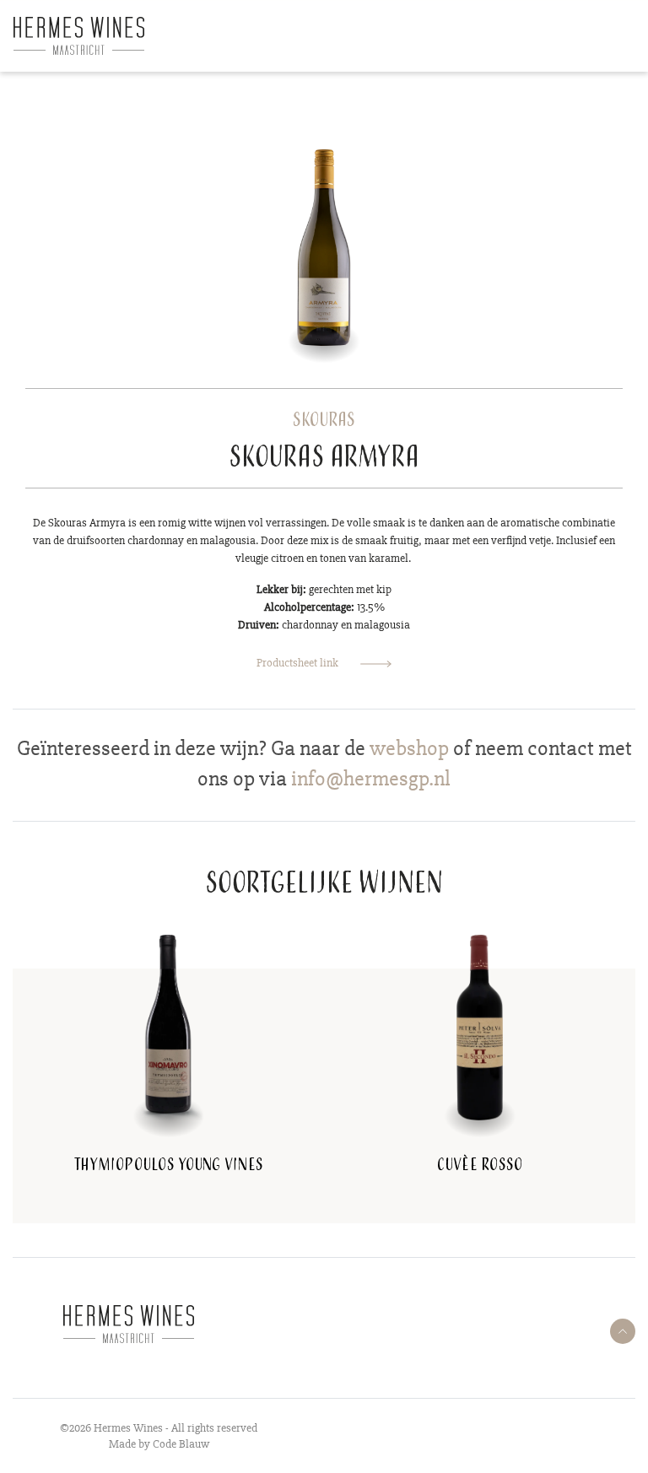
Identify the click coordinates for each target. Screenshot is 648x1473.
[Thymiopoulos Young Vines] (168, 1026)
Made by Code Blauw (159, 1444)
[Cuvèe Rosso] (479, 1026)
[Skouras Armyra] (324, 246)
